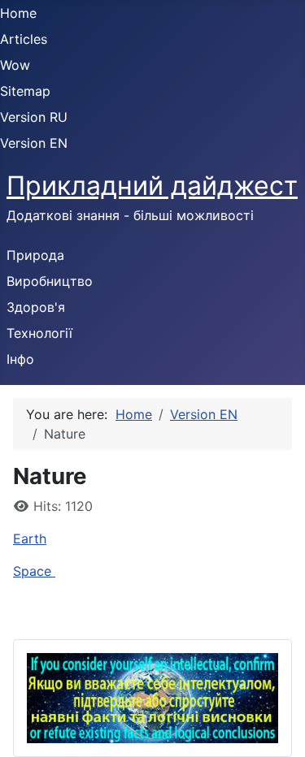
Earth (29, 538)
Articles (23, 39)
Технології (39, 333)
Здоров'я (36, 307)
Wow (15, 65)
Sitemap (25, 91)
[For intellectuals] (152, 697)
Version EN (34, 143)
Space (34, 571)
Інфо (20, 359)
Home (18, 13)
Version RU (34, 117)
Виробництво (50, 281)
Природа (35, 255)
